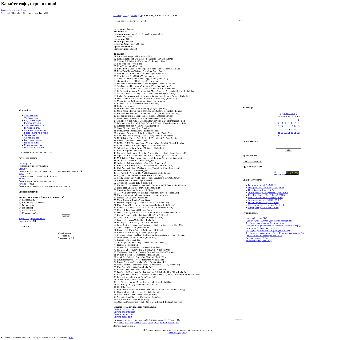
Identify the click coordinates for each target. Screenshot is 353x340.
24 (282, 132)
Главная (5, 10)
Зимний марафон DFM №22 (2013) (264, 200)
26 (289, 132)
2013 (125, 15)
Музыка (22, 184)
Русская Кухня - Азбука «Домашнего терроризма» (269, 221)
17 (282, 129)
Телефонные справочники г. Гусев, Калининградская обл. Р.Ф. (275, 233)
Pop (177, 322)
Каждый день (28, 200)
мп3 (126, 322)
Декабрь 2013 (288, 113)
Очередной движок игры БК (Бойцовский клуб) (268, 230)
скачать (137, 322)
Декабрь (133, 15)
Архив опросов (37, 218)
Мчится (163, 322)
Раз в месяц (27, 208)
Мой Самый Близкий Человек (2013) (265, 197)
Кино (21, 179)
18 (285, 129)
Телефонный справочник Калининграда (265, 223)
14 (295, 126)
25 (285, 132)
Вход (23, 10)
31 (282, 136)
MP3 (121, 322)
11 (285, 126)
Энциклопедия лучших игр (259, 240)
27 (292, 132)
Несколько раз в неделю (33, 202)
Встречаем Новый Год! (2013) (262, 185)
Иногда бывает (29, 210)
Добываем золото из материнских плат (264, 235)
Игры (21, 173)
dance (150, 322)
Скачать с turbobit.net (123, 314)
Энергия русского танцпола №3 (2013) (266, 205)
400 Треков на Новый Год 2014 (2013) (266, 187)
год (131, 322)
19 (289, 129)
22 (298, 129)
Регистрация (14, 10)
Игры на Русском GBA (256, 218)
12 (289, 126)
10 (282, 126)
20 (292, 129)
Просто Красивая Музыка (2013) (263, 202)
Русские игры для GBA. (257, 238)
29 (298, 132)
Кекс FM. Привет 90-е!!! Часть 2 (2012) (266, 195)
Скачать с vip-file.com (124, 309)
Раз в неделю (28, 205)
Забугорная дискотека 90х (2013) (263, 207)
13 (292, 126)
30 (279, 136)
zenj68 (163, 320)
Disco (144, 322)
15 (298, 126)
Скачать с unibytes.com (124, 312)
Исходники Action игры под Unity (262, 228)
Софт (21, 168)
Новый (171, 322)
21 (295, 129)
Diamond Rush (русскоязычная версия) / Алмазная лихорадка (274, 226)
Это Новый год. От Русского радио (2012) (268, 192)
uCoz (71, 337)
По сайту (23, 163)
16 (141, 15)
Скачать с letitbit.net (123, 317)
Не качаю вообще (30, 213)
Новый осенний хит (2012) (261, 190)
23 (279, 132)
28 (295, 132)
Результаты (24, 218)
